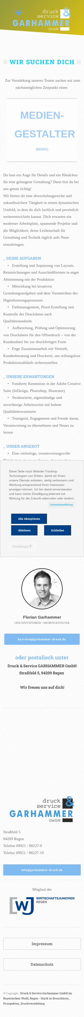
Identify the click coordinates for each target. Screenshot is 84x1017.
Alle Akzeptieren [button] (29, 518)
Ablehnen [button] (24, 530)
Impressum (42, 943)
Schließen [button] (57, 530)
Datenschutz (42, 964)
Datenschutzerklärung (61, 504)
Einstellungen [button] (22, 546)
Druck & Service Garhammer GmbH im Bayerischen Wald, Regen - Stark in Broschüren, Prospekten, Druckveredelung (37, 998)
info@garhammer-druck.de (42, 870)
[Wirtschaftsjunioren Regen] (42, 913)
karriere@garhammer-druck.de (42, 639)
